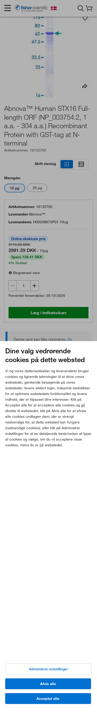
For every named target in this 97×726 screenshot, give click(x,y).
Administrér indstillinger (48, 669)
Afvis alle (48, 683)
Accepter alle (47, 698)
